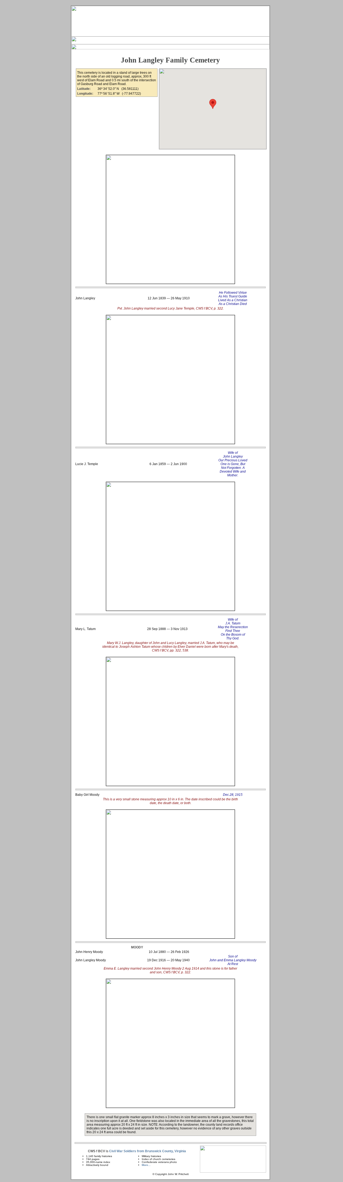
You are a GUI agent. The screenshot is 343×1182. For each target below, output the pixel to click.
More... (146, 1164)
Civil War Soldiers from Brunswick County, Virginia (147, 1151)
